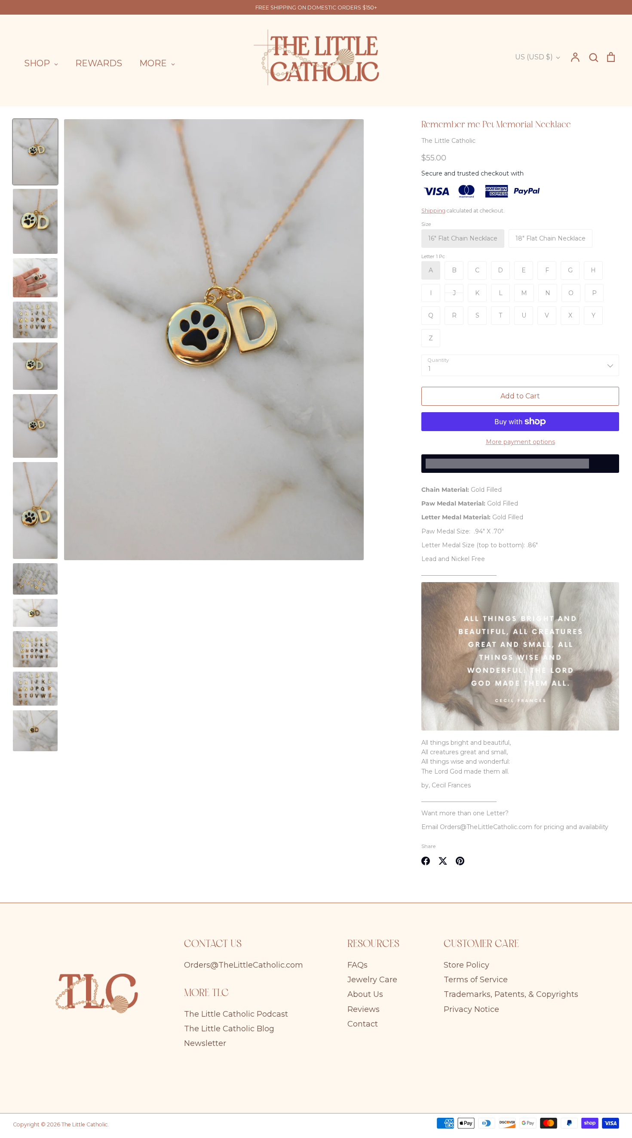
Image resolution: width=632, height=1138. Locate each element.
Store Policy (466, 965)
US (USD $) (534, 57)
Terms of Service (476, 979)
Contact (362, 1024)
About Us (365, 994)
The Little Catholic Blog (229, 1028)
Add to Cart (520, 396)
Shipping (433, 210)
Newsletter (205, 1043)
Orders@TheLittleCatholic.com (243, 965)
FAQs (357, 965)
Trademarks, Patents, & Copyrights (511, 994)
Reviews (363, 1009)
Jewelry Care (372, 979)
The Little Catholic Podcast (236, 1014)
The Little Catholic (448, 141)
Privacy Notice (471, 1009)
